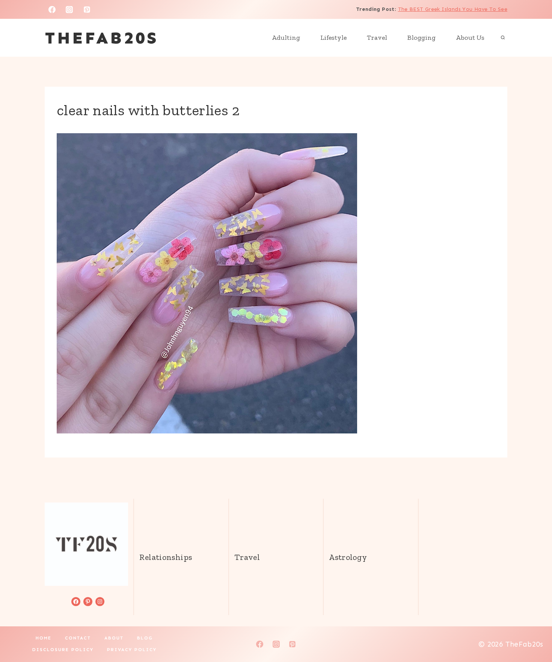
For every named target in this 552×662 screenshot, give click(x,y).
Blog (145, 638)
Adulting (286, 37)
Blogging (421, 37)
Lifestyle (333, 37)
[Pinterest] (87, 9)
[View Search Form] (502, 37)
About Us (470, 37)
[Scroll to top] (533, 632)
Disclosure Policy (63, 649)
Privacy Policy (132, 649)
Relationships (165, 557)
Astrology (348, 557)
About (114, 638)
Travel (377, 37)
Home (43, 638)
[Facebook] (52, 9)
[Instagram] (69, 9)
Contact (78, 638)
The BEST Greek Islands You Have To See (452, 9)
